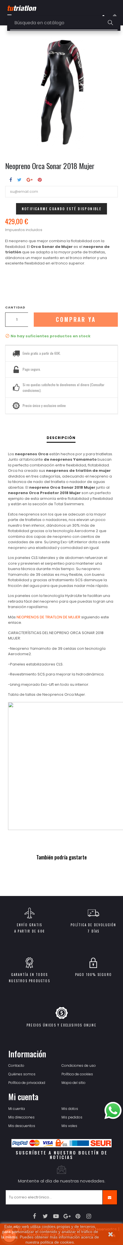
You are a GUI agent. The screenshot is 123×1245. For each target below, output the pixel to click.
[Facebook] (34, 1216)
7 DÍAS (93, 931)
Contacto (16, 1065)
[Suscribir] (109, 1197)
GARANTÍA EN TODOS (29, 974)
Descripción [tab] (61, 437)
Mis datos (69, 1108)
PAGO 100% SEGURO (93, 974)
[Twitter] (45, 1216)
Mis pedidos (71, 1117)
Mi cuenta (16, 1108)
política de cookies (57, 1242)
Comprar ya (76, 319)
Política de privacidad (26, 1082)
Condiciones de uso (78, 1065)
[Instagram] (89, 1216)
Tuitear (19, 179)
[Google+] (67, 1216)
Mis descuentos (21, 1125)
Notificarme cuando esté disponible (62, 208)
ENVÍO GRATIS (29, 925)
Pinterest (40, 179)
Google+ (30, 179)
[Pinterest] (78, 1216)
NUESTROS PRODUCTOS (29, 981)
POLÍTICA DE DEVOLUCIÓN (93, 925)
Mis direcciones (21, 1117)
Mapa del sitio (73, 1082)
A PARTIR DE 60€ (29, 931)
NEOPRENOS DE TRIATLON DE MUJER (48, 617)
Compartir (10, 179)
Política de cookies (77, 1074)
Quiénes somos (21, 1074)
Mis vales (69, 1125)
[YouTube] (56, 1216)
